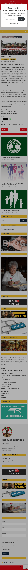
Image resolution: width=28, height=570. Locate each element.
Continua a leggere (14, 23)
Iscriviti (21, 19)
